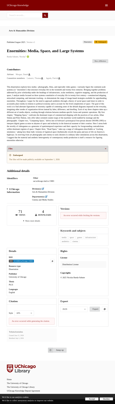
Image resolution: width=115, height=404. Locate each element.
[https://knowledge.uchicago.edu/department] (47, 197)
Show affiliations (100, 61)
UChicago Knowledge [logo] (18, 5)
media (64, 237)
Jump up (60, 350)
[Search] (45, 15)
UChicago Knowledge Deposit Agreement (23, 391)
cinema (75, 241)
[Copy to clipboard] (52, 261)
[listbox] (24, 313)
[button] (83, 264)
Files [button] (10, 149)
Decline (106, 399)
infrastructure (90, 237)
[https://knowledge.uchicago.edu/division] (43, 189)
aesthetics (65, 241)
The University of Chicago (17, 383)
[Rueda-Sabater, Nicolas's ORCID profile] (27, 56)
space (72, 237)
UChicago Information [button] (13, 191)
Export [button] (95, 309)
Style (11, 313)
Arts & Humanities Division (21, 31)
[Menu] (106, 5)
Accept (92, 399)
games (79, 237)
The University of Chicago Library (21, 387)
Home (9, 379)
